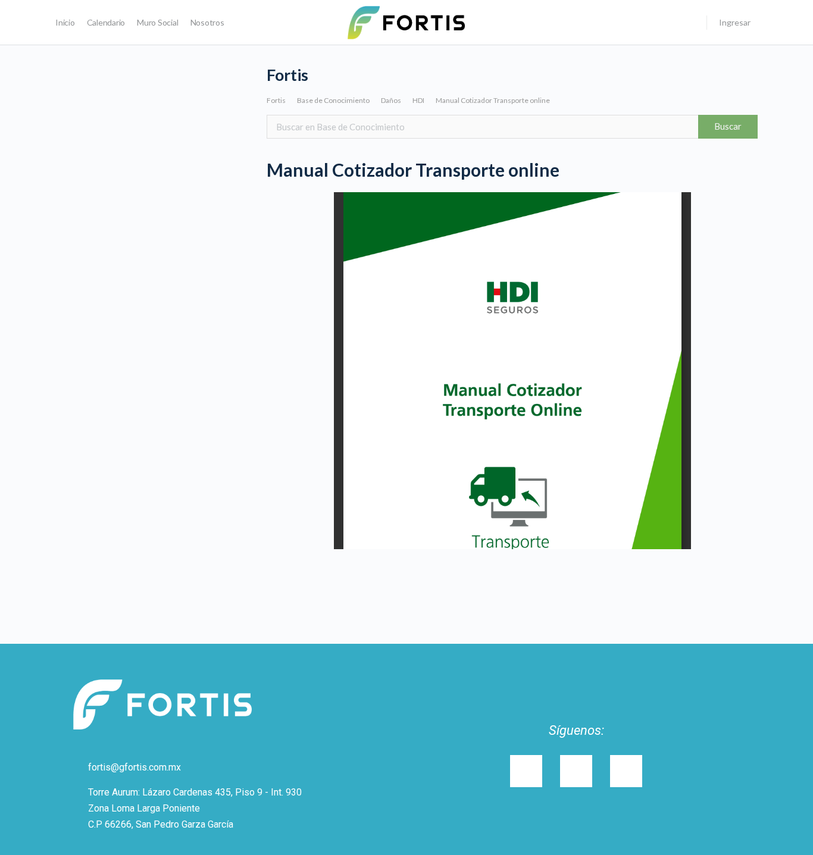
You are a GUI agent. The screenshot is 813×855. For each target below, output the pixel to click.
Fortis (276, 100)
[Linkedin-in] (576, 771)
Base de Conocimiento (333, 100)
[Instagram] (526, 771)
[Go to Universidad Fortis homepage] (406, 21)
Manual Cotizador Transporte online (493, 100)
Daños (391, 100)
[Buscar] (690, 22)
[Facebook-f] (626, 771)
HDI (418, 100)
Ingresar (735, 22)
